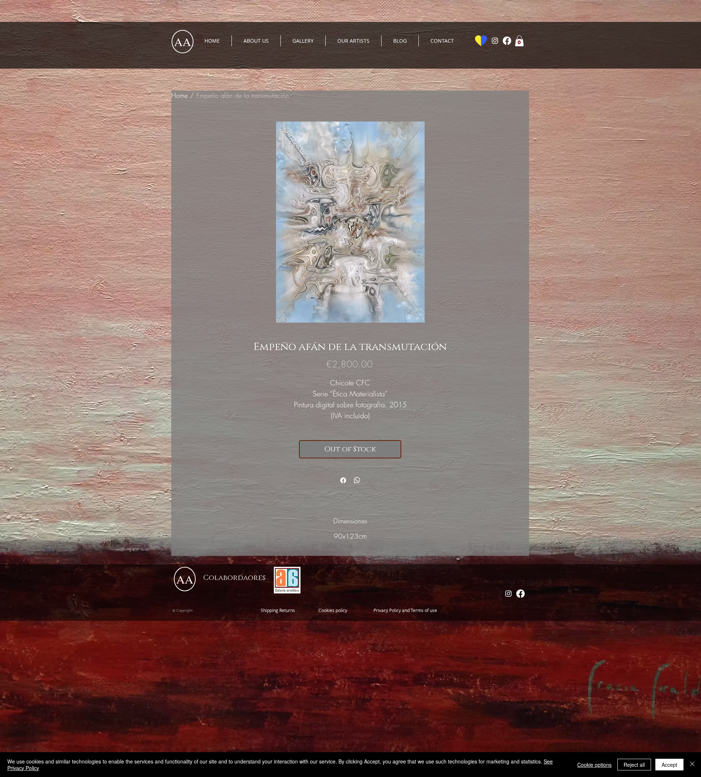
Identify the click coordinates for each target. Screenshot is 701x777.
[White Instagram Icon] (495, 40)
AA (182, 41)
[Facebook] (507, 40)
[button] (519, 40)
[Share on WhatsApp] (357, 480)
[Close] (692, 764)
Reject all (634, 764)
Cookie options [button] (594, 764)
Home (179, 95)
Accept (669, 764)
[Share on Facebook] (343, 480)
